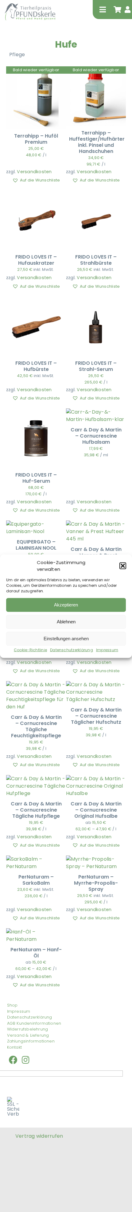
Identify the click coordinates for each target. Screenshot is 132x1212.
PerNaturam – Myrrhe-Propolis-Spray (96, 883)
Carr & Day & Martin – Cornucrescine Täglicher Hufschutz (96, 716)
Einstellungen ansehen (66, 638)
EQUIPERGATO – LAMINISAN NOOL (36, 544)
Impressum (107, 649)
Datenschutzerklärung (71, 649)
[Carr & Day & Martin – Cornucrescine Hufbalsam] (96, 411)
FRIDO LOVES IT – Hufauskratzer (36, 260)
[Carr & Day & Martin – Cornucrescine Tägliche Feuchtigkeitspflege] (36, 684)
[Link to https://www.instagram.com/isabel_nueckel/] (25, 1060)
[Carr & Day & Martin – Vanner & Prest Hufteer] (96, 524)
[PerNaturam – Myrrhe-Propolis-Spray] (96, 859)
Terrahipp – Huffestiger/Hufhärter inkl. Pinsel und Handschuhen (97, 142)
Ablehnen (66, 621)
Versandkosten (34, 172)
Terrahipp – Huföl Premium (36, 139)
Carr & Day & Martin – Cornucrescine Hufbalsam (96, 436)
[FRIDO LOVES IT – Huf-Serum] (36, 411)
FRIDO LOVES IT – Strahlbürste (96, 260)
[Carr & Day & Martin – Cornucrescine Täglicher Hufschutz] (96, 684)
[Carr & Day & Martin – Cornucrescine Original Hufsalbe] (96, 778)
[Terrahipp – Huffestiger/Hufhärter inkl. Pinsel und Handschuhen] (96, 69)
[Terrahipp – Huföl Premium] (36, 72)
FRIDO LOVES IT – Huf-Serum (36, 478)
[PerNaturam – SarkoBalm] (36, 859)
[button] (123, 566)
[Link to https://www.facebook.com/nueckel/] (13, 1060)
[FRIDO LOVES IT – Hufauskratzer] (36, 193)
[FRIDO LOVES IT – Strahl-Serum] (96, 300)
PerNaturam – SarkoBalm (36, 880)
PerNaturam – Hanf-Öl (36, 952)
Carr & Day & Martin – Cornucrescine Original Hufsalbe (96, 810)
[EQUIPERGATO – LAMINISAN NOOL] (36, 524)
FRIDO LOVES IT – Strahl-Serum (96, 366)
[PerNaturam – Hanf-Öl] (36, 931)
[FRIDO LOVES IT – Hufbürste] (36, 300)
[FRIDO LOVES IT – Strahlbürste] (96, 193)
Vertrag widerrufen (39, 1136)
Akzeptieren (66, 604)
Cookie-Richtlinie (30, 649)
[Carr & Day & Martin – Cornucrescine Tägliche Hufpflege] (36, 778)
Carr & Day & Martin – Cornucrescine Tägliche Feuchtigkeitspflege (36, 726)
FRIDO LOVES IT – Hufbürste (36, 366)
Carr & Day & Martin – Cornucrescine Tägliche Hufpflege (36, 810)
